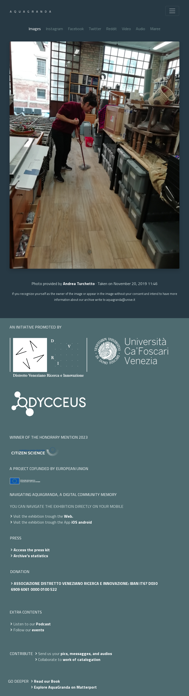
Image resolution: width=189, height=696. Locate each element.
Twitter (95, 29)
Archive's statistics (31, 556)
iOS (74, 522)
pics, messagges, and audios (86, 653)
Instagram (54, 29)
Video (126, 29)
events (38, 630)
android (85, 522)
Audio (140, 29)
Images (35, 29)
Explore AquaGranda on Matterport (65, 687)
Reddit (111, 29)
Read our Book (47, 681)
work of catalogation (81, 659)
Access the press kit (32, 550)
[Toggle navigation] (172, 11)
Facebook (76, 29)
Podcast (43, 624)
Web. (68, 516)
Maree (155, 29)
